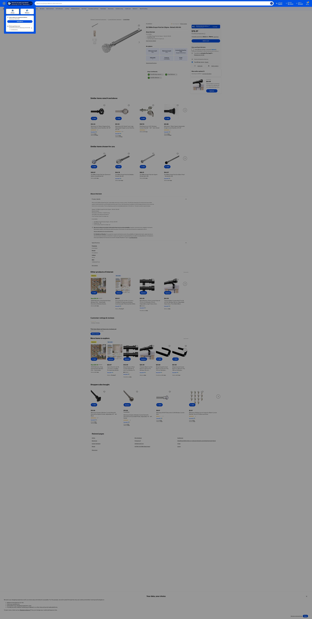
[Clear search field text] (268, 3)
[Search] (271, 3)
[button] (290, 3)
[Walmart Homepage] (4, 3)
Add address (20, 21)
